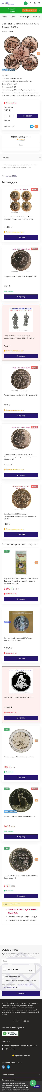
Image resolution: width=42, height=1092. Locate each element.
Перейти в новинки (29, 10)
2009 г (14, 176)
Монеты (13, 17)
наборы (8, 176)
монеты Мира (24, 17)
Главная (4, 17)
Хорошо (36, 1086)
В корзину (27, 116)
